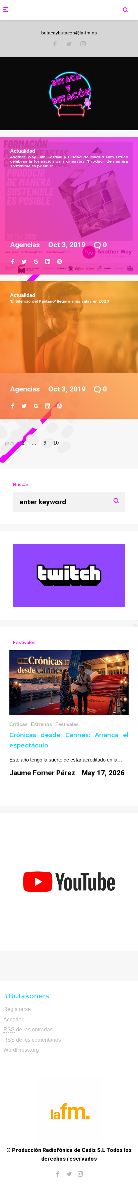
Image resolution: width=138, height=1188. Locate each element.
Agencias (25, 245)
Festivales (67, 724)
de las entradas (28, 1029)
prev (10, 443)
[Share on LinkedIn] (47, 262)
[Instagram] (83, 44)
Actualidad (22, 151)
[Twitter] (69, 44)
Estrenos (41, 724)
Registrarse (17, 1009)
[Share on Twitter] (24, 262)
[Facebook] (55, 44)
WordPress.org (21, 1050)
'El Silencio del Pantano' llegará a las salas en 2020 (59, 301)
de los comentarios (32, 1040)
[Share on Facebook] (12, 262)
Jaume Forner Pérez (42, 773)
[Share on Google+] (36, 262)
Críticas (18, 724)
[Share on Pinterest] (59, 262)
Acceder (13, 1019)
